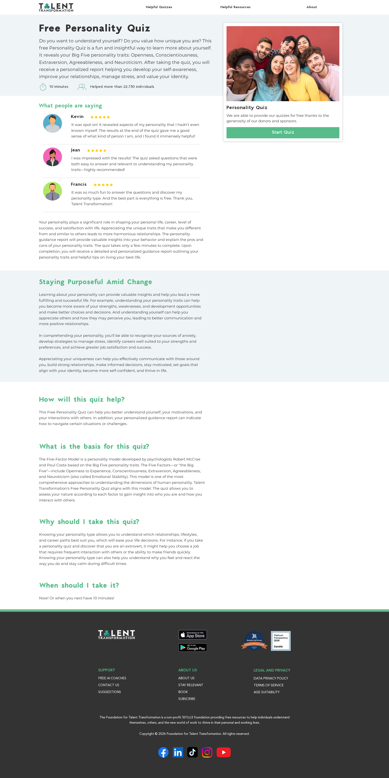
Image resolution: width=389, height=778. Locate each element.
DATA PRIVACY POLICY (271, 678)
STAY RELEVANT (190, 685)
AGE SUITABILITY (267, 692)
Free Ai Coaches (112, 678)
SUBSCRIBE (186, 699)
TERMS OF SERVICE (269, 685)
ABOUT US (186, 678)
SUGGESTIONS (109, 692)
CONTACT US (108, 685)
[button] (312, 7)
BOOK (183, 692)
